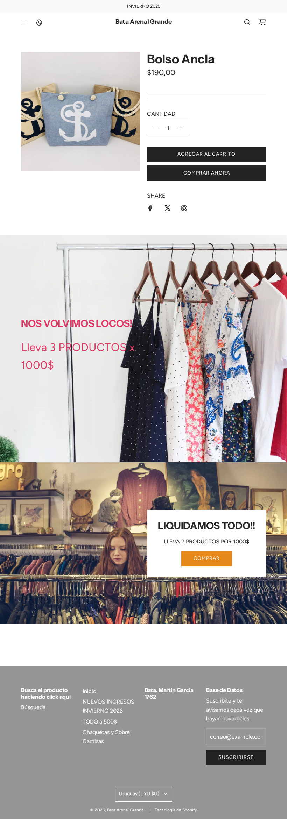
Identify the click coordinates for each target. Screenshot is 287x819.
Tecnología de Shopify (176, 809)
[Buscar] (247, 22)
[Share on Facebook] (150, 209)
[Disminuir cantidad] (155, 128)
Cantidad (161, 114)
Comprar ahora (206, 173)
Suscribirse (236, 757)
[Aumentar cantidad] (181, 128)
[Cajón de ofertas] (39, 22)
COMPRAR (207, 559)
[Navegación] (23, 22)
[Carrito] (262, 22)
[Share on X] (167, 209)
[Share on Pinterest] (184, 209)
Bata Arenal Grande (143, 22)
